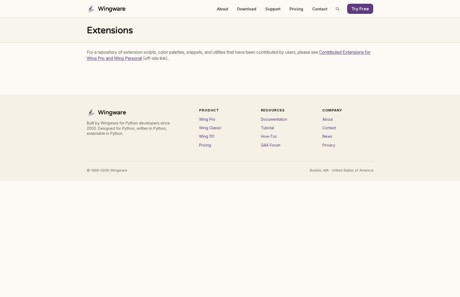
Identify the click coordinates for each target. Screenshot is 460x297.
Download (246, 8)
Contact (319, 8)
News (327, 136)
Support (273, 8)
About (222, 8)
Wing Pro (207, 119)
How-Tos (269, 136)
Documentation (274, 119)
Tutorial (267, 128)
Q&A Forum (270, 145)
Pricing (296, 8)
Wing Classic (210, 128)
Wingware (112, 8)
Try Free (360, 8)
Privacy (328, 145)
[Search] (337, 9)
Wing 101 (206, 136)
